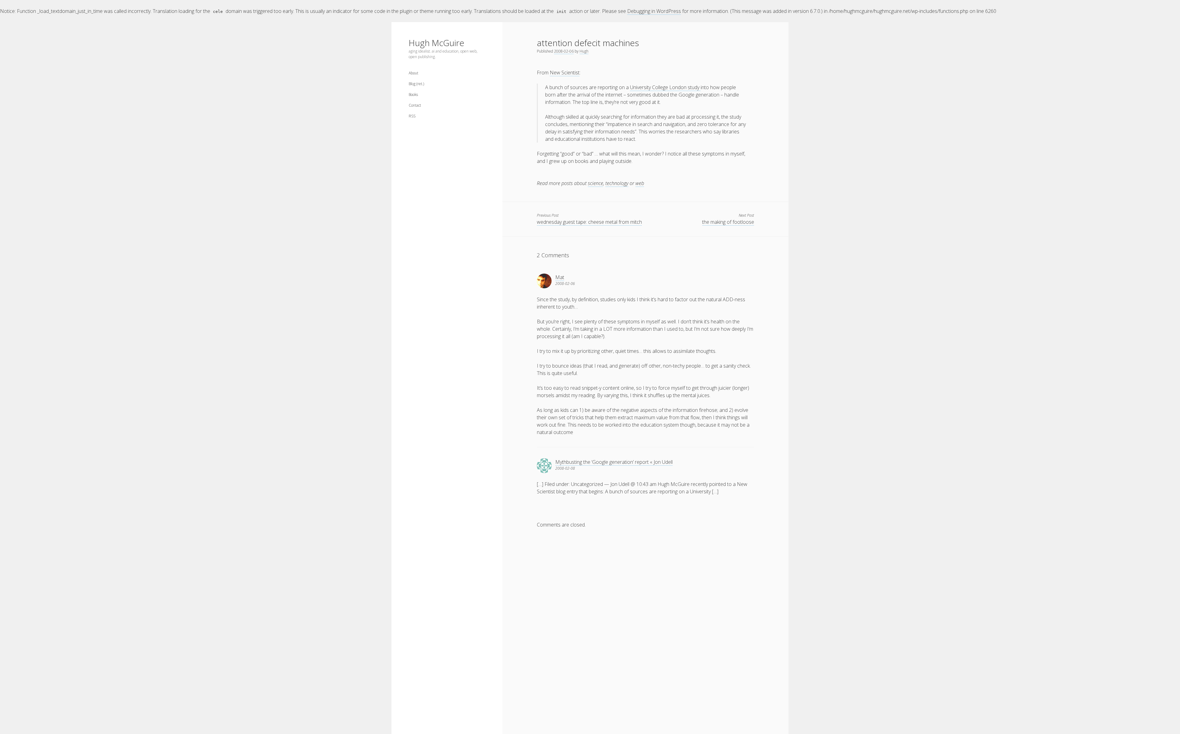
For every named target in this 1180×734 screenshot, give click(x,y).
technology (616, 183)
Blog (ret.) (416, 83)
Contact (415, 105)
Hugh (584, 51)
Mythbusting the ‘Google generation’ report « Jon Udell (614, 462)
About (413, 73)
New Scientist (565, 72)
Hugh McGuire (436, 43)
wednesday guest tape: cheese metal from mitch (589, 222)
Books (413, 94)
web (639, 183)
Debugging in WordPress (654, 11)
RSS (412, 116)
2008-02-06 (564, 51)
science (595, 183)
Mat (559, 277)
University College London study (665, 87)
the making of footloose (728, 222)
